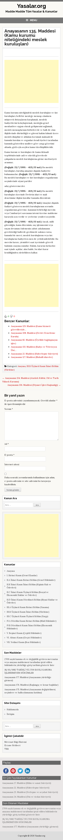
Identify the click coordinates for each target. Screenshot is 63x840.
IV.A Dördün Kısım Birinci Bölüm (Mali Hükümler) (31, 621)
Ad (6, 444)
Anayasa (22, 366)
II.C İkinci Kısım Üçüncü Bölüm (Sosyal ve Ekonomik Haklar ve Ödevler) (27, 594)
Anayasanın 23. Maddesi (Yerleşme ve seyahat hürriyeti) (30, 792)
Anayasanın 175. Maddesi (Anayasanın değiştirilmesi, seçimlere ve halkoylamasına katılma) (30, 691)
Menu (33, 20)
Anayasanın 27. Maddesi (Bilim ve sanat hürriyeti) (26, 783)
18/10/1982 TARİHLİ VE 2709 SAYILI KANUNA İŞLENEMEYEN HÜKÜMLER (28, 671)
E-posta (9, 454)
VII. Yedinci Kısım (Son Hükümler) (24, 642)
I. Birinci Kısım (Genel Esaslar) (22, 575)
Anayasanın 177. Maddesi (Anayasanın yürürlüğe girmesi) (30, 826)
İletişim (10, 714)
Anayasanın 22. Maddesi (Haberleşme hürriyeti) (25, 787)
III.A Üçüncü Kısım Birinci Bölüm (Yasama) (28, 607)
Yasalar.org (31, 6)
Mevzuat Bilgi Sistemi (15, 742)
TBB (6, 748)
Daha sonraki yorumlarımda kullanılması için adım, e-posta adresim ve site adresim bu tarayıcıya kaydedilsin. (29, 481)
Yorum (8, 409)
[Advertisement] (31, 81)
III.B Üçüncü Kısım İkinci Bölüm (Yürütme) (28, 611)
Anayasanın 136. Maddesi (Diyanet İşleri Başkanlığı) (34, 385)
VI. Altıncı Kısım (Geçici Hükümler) (24, 637)
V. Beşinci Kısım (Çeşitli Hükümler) (24, 633)
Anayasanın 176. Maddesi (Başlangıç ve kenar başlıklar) (31, 684)
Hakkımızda (13, 709)
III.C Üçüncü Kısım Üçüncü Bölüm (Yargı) (27, 616)
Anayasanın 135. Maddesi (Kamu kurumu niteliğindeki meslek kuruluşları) (30, 37)
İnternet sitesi (11, 464)
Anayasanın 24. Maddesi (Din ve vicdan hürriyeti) (26, 796)
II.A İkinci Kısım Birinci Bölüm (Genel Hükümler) (31, 580)
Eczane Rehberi (12, 745)
